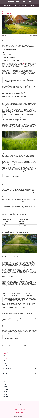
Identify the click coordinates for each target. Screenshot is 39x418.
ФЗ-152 (19, 410)
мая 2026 (4, 384)
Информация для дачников (19, 2)
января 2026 (5, 391)
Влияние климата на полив (8, 54)
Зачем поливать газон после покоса (9, 49)
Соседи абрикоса (25, 5)
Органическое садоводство (8, 375)
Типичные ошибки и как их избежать (9, 57)
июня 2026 (5, 383)
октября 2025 (5, 396)
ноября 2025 (5, 394)
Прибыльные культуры (16, 5)
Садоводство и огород (7, 366)
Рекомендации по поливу (7, 55)
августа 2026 (5, 379)
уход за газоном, (10, 352)
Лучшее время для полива (7, 52)
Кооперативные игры (7, 5)
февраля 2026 (5, 389)
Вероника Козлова (33, 35)
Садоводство (5, 360)
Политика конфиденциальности (19, 409)
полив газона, (4, 352)
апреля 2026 (5, 386)
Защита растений (6, 361)
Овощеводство (5, 363)
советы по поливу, (22, 352)
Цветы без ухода (32, 5)
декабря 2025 (5, 393)
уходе (24, 63)
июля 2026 (5, 381)
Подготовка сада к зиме (7, 368)
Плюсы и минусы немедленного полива (10, 51)
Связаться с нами (19, 412)
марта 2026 (5, 388)
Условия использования (19, 407)
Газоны (4, 370)
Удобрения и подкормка (7, 371)
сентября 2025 (5, 398)
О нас (19, 406)
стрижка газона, (16, 352)
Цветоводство (5, 365)
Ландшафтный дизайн (7, 373)
